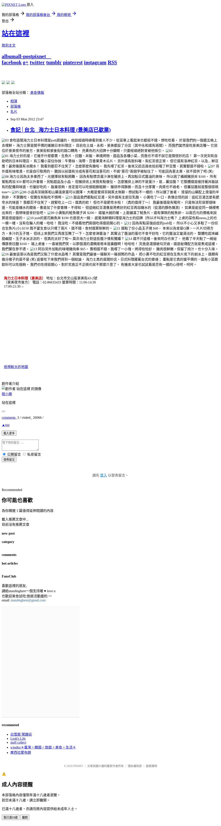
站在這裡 (15, 33)
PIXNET (78, 766)
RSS (112, 62)
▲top (5, 425)
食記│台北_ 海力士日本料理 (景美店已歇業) (60, 130)
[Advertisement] (52, 71)
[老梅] (3, 82)
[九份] (13, 82)
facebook (12, 62)
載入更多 (9, 433)
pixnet (39, 56)
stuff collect (18, 742)
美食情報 (37, 92)
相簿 (13, 101)
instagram (95, 62)
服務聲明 (151, 766)
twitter (37, 62)
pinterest (73, 62)
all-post (24, 56)
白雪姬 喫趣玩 (21, 734)
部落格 (15, 106)
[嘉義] (8, 82)
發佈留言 (9, 459)
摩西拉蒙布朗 (20, 752)
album (9, 56)
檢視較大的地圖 (16, 367)
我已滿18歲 (10, 817)
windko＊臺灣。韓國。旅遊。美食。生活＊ (43, 747)
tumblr (54, 62)
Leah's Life (18, 738)
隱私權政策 (135, 766)
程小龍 (7, 394)
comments (9, 417)
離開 (25, 817)
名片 (13, 111)
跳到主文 (9, 45)
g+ (25, 62)
